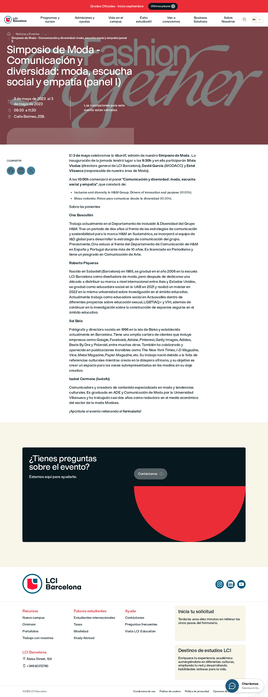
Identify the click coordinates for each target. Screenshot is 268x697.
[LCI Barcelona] (15, 20)
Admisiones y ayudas (84, 19)
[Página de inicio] (51, 592)
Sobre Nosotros (228, 19)
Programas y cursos (49, 19)
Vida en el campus (115, 19)
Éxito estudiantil (143, 19)
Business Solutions (200, 19)
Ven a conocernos (171, 19)
